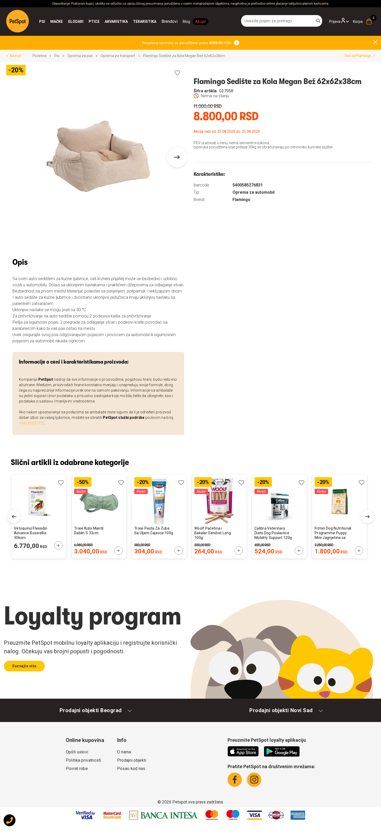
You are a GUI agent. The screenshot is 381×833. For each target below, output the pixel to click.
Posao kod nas (131, 768)
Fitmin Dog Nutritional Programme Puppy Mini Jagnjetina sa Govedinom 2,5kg (333, 533)
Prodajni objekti (131, 760)
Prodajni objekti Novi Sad (281, 710)
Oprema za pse (80, 56)
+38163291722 (32, 423)
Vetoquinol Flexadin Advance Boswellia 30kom (30, 533)
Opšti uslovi (77, 751)
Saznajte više (24, 666)
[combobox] (281, 21)
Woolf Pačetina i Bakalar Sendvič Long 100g (212, 533)
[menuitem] (42, 21)
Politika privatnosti (83, 760)
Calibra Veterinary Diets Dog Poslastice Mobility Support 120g (273, 533)
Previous (13, 516)
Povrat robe (77, 768)
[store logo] (17, 21)
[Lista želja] (177, 73)
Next (367, 516)
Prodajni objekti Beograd (91, 710)
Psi (56, 56)
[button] (177, 157)
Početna (39, 56)
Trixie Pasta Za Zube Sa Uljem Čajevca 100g (153, 530)
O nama (124, 751)
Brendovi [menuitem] (169, 21)
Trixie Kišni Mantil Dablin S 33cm (89, 530)
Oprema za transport (118, 56)
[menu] (108, 21)
